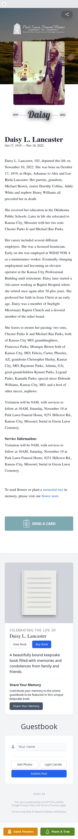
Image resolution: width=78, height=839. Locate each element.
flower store (50, 495)
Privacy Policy (27, 805)
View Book (19, 644)
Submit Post (39, 773)
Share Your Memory (26, 706)
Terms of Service (50, 805)
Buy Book (42, 644)
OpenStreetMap (43, 811)
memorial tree (53, 489)
